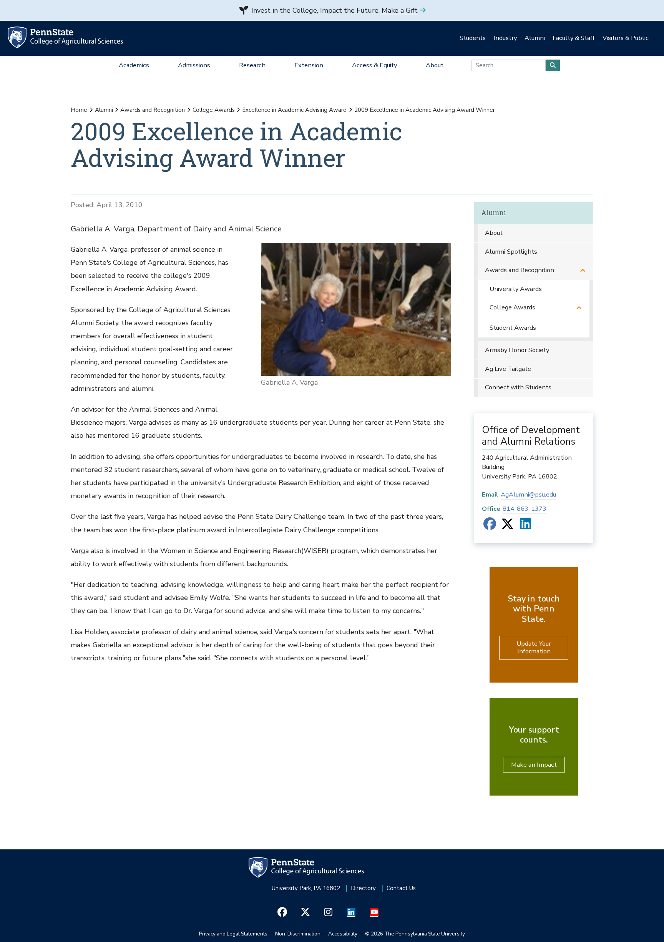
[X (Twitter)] (507, 526)
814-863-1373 (524, 508)
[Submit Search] (553, 65)
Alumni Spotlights (511, 251)
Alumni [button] (535, 37)
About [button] (434, 65)
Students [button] (473, 37)
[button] (583, 270)
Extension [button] (308, 65)
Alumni (104, 110)
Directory (363, 888)
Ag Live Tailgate (508, 368)
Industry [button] (505, 37)
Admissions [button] (194, 65)
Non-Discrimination (297, 933)
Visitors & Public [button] (626, 37)
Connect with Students (518, 387)
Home (79, 110)
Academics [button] (134, 65)
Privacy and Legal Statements (233, 933)
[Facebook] (490, 526)
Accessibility (342, 933)
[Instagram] (328, 912)
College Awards (214, 110)
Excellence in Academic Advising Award (294, 110)
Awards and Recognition (152, 110)
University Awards (516, 288)
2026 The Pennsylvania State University (415, 933)
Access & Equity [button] (374, 65)
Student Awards (513, 327)
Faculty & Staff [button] (574, 37)
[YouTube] (374, 912)
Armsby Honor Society (517, 350)
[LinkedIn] (525, 526)
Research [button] (252, 65)
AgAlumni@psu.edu (528, 494)
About (494, 232)
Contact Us (401, 888)
